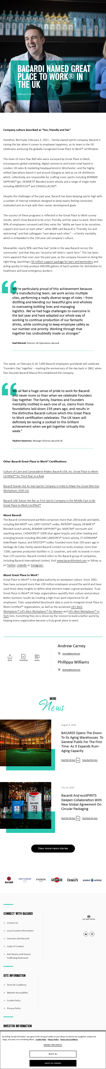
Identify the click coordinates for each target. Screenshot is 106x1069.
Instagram (37, 565)
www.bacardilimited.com (72, 560)
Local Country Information (20, 931)
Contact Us (12, 923)
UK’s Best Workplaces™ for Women (41, 611)
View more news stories (53, 848)
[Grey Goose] (25, 880)
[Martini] (57, 880)
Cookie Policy (13, 1000)
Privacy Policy (14, 1008)
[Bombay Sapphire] (93, 880)
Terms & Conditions (16, 985)
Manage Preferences (53, 1045)
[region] (53, 1050)
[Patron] (41, 880)
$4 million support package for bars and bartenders (62, 261)
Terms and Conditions (69, 1040)
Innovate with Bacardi (18, 938)
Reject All (53, 1054)
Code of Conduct (15, 946)
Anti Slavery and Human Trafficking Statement (19, 956)
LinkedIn (22, 565)
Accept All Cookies (53, 1063)
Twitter (11, 565)
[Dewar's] (73, 880)
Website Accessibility (17, 992)
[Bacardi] (9, 880)
